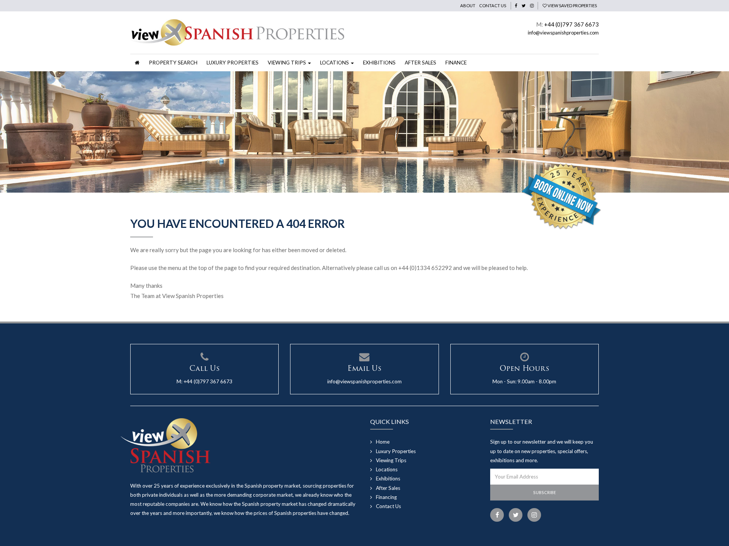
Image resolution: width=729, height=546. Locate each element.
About (467, 5)
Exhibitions (379, 63)
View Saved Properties (572, 5)
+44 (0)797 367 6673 (571, 24)
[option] (364, 132)
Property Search (173, 63)
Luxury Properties (233, 63)
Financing (386, 497)
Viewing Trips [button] (287, 63)
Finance (456, 63)
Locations (387, 469)
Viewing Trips (391, 460)
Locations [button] (335, 63)
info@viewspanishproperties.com (563, 33)
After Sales (420, 63)
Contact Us (492, 5)
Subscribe (544, 492)
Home (383, 442)
